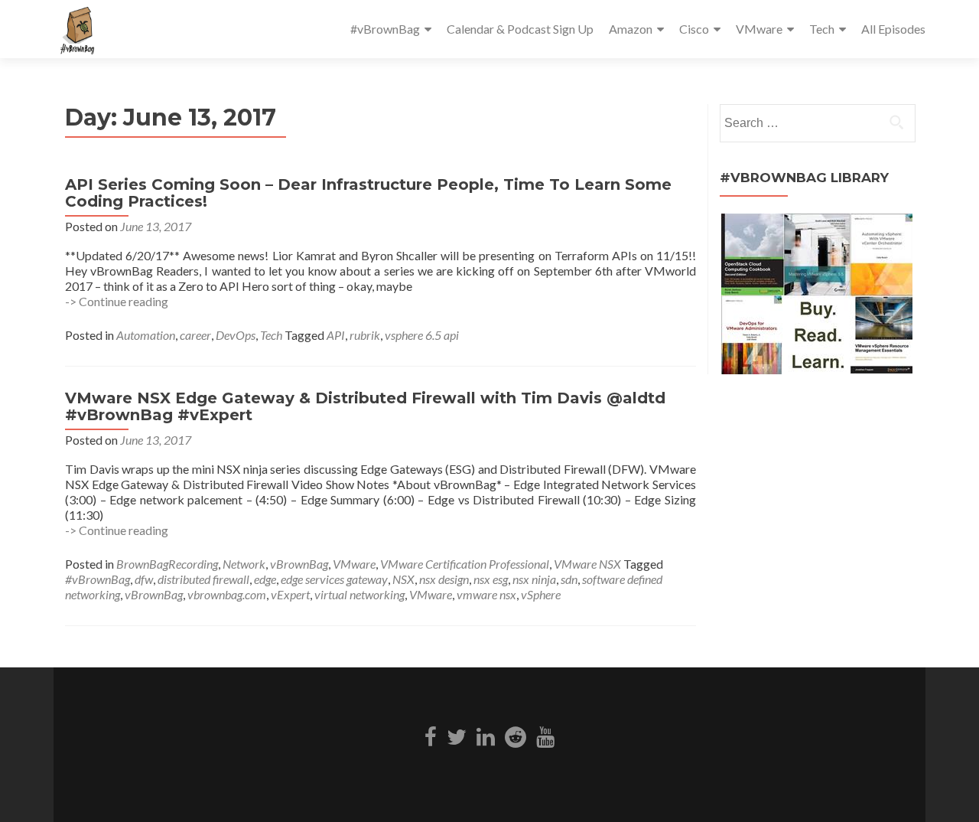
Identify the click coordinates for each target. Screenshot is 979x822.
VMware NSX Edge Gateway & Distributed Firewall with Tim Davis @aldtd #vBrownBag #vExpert (365, 406)
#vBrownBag (385, 28)
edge (265, 579)
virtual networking (359, 594)
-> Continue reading (116, 301)
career (195, 335)
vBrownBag (299, 563)
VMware (759, 28)
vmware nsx (486, 594)
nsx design (444, 579)
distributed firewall (203, 579)
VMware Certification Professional (464, 563)
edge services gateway (334, 579)
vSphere (541, 594)
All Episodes (893, 28)
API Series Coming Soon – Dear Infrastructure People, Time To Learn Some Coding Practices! (368, 192)
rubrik (365, 335)
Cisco (694, 28)
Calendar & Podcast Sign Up (520, 28)
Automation (145, 335)
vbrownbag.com (226, 594)
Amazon (630, 28)
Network (244, 563)
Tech (821, 28)
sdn (569, 579)
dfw (144, 579)
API (336, 335)
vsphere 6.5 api (422, 335)
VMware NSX (587, 563)
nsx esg (490, 579)
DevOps (235, 335)
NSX (403, 579)
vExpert (290, 594)
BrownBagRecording (167, 563)
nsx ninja (534, 579)
